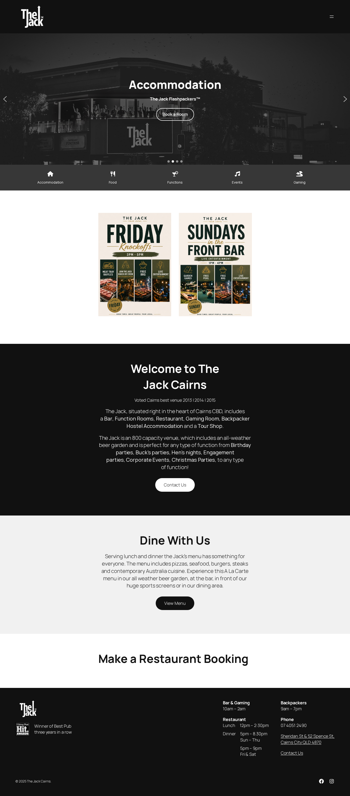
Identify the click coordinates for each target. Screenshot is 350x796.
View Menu (174, 603)
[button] (5, 99)
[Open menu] (332, 17)
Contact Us (175, 485)
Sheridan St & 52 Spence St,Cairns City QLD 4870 (308, 739)
